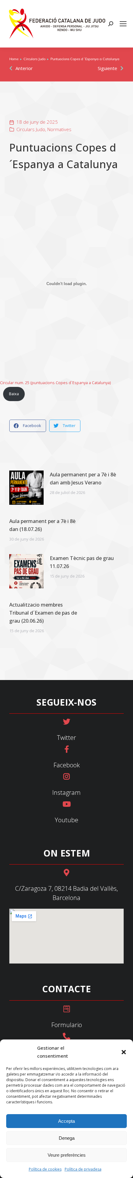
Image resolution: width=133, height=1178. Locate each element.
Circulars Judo (30, 129)
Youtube (66, 820)
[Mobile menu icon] (123, 23)
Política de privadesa (83, 1169)
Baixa (14, 393)
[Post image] (26, 488)
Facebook (67, 765)
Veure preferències (67, 1155)
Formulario (66, 1025)
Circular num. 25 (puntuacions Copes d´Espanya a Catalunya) (55, 382)
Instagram (66, 792)
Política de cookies (45, 1169)
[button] (124, 1052)
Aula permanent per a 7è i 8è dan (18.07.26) (42, 525)
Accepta (66, 1121)
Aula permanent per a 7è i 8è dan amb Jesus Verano (83, 478)
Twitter (66, 737)
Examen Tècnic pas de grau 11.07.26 (82, 562)
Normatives (59, 129)
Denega (67, 1138)
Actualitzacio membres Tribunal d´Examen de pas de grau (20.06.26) (43, 612)
